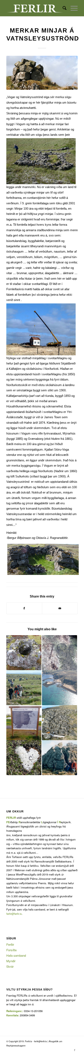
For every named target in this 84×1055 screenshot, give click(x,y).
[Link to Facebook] (75, 1050)
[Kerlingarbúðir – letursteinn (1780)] (59, 652)
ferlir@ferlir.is (14, 914)
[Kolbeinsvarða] (59, 687)
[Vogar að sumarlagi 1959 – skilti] (23, 722)
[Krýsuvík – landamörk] (59, 757)
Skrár (10, 966)
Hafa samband (16, 955)
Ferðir (10, 944)
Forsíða (11, 950)
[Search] (62, 8)
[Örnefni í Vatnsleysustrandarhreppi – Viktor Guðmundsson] (23, 652)
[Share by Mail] (59, 608)
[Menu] (72, 8)
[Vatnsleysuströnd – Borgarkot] (23, 757)
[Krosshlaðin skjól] (59, 722)
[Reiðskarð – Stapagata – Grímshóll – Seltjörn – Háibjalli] (23, 687)
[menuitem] (62, 8)
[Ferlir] (34, 8)
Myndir (10, 961)
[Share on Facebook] (24, 608)
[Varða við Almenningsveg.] (42, 73)
